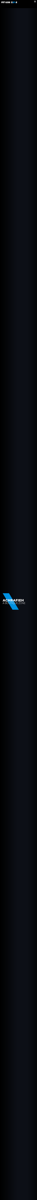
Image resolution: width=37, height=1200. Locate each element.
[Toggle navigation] (35, 1)
